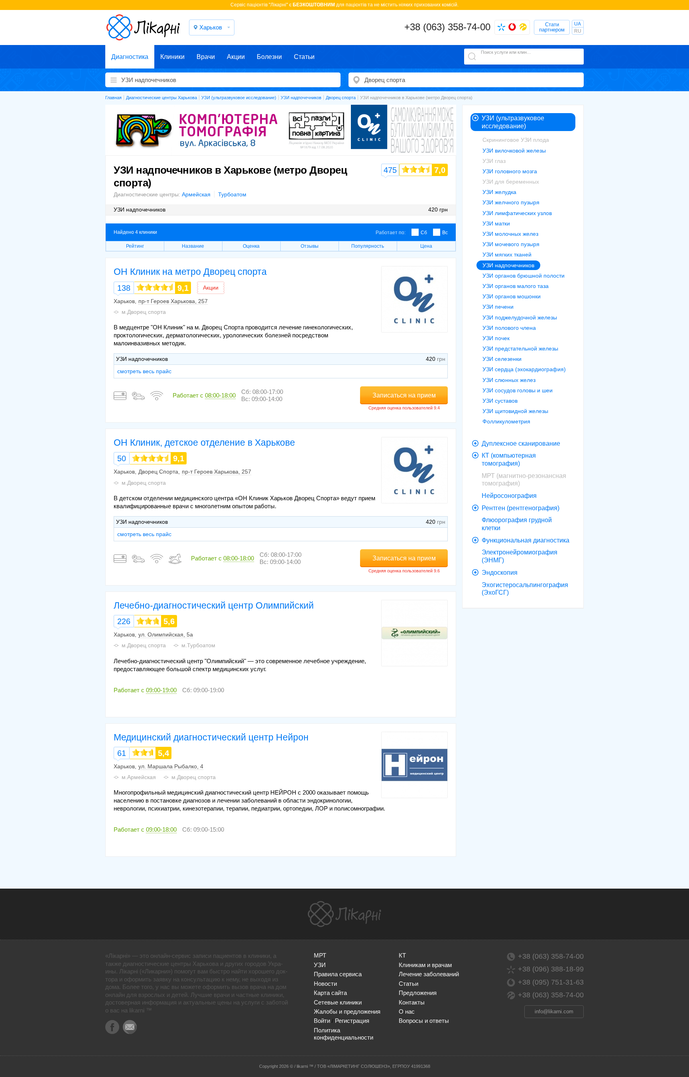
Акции (236, 56)
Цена (426, 246)
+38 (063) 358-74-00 (447, 27)
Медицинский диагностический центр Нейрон (211, 737)
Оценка (251, 246)
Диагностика (129, 56)
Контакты (412, 1002)
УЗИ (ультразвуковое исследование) (513, 122)
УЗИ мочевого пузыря (510, 244)
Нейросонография (509, 495)
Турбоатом (232, 194)
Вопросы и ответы (424, 1020)
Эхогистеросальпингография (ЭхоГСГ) (525, 589)
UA (577, 24)
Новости (325, 983)
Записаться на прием (404, 395)
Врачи (206, 56)
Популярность (367, 246)
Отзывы (310, 246)
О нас (407, 1011)
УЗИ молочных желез (510, 234)
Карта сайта (330, 992)
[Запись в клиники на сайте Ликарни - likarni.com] (143, 27)
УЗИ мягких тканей (507, 254)
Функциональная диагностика (525, 540)
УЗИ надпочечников (508, 265)
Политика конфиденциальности (343, 1034)
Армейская (196, 194)
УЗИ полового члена (509, 328)
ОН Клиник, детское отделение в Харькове (204, 442)
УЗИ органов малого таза (515, 286)
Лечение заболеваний (429, 974)
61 (121, 753)
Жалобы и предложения (347, 1011)
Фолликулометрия (506, 421)
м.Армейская (139, 777)
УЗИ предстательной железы (520, 348)
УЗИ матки (496, 223)
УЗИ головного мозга (509, 171)
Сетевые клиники (338, 1002)
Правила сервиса (338, 974)
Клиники (172, 56)
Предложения (418, 992)
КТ (402, 955)
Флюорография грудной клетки (517, 524)
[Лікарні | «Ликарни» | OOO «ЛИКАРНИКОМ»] (344, 914)
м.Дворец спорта (144, 312)
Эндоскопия (500, 572)
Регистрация (352, 1020)
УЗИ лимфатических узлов (517, 213)
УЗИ (320, 964)
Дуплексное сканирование (521, 443)
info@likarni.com (554, 1011)
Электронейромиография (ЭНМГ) (519, 556)
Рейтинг (135, 246)
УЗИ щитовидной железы (515, 411)
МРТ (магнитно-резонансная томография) (524, 479)
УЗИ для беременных (510, 181)
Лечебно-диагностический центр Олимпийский (214, 605)
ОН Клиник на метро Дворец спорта (190, 271)
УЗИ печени (498, 307)
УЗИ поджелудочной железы (519, 317)
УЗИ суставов (500, 401)
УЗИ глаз (494, 161)
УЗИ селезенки (502, 359)
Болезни (269, 56)
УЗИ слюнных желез (508, 380)
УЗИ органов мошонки (511, 296)
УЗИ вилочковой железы (514, 150)
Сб (424, 232)
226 (123, 621)
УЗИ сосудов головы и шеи (517, 390)
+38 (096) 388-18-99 (551, 969)
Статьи (304, 56)
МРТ (320, 955)
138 (123, 288)
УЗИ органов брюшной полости (523, 275)
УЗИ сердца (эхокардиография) (524, 369)
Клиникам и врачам (425, 964)
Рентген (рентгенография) (520, 508)
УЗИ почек (496, 338)
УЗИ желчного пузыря (510, 202)
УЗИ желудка (499, 192)
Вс (445, 232)
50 (121, 458)
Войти (322, 1020)
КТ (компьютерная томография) (509, 459)
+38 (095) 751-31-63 (551, 982)
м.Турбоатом (198, 645)
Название (193, 246)
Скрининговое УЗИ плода (515, 140)
